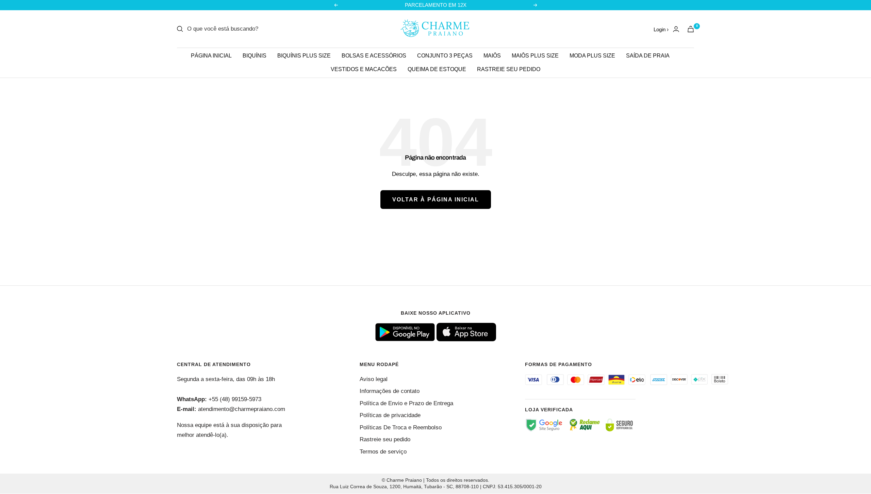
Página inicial (211, 56)
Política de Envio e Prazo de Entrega (406, 403)
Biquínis (254, 56)
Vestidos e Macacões (364, 69)
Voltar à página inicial (435, 199)
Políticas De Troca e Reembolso (401, 427)
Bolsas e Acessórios (374, 56)
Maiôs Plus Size (535, 56)
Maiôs (492, 56)
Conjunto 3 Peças (445, 56)
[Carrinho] (690, 29)
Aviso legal (374, 379)
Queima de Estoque (437, 69)
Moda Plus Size (592, 56)
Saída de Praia (648, 56)
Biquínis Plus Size (304, 56)
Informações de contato (390, 391)
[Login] (676, 29)
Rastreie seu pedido (508, 69)
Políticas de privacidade (390, 415)
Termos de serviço (383, 451)
